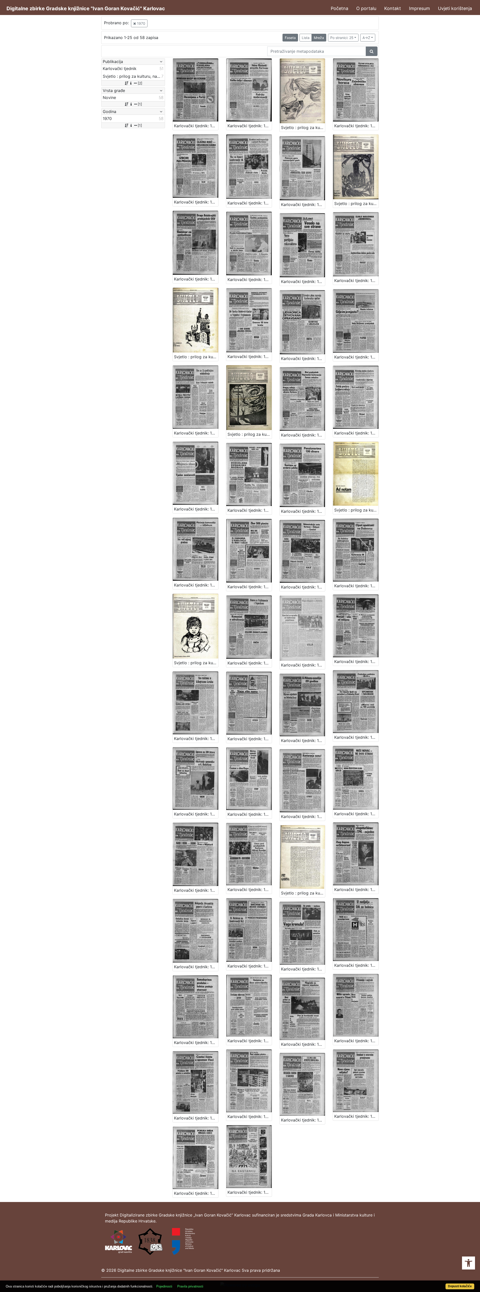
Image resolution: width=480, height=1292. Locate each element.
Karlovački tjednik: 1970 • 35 (196, 890)
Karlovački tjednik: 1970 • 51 (196, 1193)
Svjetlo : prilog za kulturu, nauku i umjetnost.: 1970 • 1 (303, 127)
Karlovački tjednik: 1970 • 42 (196, 1042)
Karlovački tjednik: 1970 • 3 (356, 125)
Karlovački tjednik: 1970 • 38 (196, 966)
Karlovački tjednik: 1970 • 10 (356, 280)
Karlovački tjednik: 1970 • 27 (196, 738)
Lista (306, 38)
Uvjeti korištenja (455, 8)
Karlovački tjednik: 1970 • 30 (356, 737)
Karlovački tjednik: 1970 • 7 (196, 279)
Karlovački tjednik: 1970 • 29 (303, 740)
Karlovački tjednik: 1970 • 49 (303, 1120)
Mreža (319, 38)
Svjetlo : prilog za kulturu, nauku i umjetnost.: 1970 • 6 (196, 662)
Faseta (290, 38)
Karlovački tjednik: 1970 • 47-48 (250, 1116)
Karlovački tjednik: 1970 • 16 (356, 433)
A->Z (366, 38)
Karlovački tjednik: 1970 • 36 (250, 889)
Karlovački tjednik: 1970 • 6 (303, 204)
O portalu (366, 8)
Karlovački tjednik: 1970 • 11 (250, 356)
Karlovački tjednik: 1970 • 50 (356, 1116)
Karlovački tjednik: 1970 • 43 (250, 1040)
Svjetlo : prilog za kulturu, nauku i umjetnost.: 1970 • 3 (196, 356)
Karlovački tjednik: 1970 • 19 (303, 511)
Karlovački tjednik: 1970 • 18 (250, 510)
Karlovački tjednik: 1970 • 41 (356, 965)
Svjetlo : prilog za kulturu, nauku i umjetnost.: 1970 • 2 (356, 203)
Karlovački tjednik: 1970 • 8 (250, 279)
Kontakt (392, 8)
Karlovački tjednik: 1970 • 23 (356, 585)
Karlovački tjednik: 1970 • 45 (356, 1040)
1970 (140, 23)
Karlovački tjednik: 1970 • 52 (250, 1192)
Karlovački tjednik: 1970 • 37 (356, 889)
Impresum (419, 8)
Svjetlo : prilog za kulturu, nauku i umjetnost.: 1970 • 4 (250, 434)
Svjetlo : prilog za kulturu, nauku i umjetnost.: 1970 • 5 (356, 510)
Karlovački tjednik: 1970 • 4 (196, 202)
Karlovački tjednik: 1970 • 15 (303, 435)
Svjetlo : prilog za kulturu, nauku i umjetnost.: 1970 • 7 (303, 893)
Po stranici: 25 (342, 38)
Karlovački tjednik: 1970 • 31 (196, 814)
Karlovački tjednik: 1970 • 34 (356, 813)
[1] (140, 104)
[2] (140, 83)
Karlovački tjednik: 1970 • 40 (303, 969)
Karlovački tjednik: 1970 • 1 (196, 125)
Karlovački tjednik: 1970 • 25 (303, 665)
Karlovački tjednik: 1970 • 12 (303, 358)
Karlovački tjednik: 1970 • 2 (250, 125)
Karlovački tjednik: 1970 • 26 (356, 661)
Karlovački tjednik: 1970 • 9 (303, 281)
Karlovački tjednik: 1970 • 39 (250, 966)
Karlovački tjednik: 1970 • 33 (303, 816)
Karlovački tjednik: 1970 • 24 (250, 663)
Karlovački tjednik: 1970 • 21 (250, 586)
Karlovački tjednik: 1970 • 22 (303, 587)
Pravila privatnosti (190, 1286)
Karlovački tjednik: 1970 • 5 (250, 203)
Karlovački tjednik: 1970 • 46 (196, 1118)
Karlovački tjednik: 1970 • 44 (303, 1044)
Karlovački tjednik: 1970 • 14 (196, 433)
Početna (339, 8)
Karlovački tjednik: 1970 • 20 (196, 585)
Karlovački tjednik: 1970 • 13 (356, 357)
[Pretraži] (372, 51)
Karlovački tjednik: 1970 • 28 (250, 738)
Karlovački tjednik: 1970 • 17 (196, 509)
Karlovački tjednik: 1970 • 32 (250, 814)
